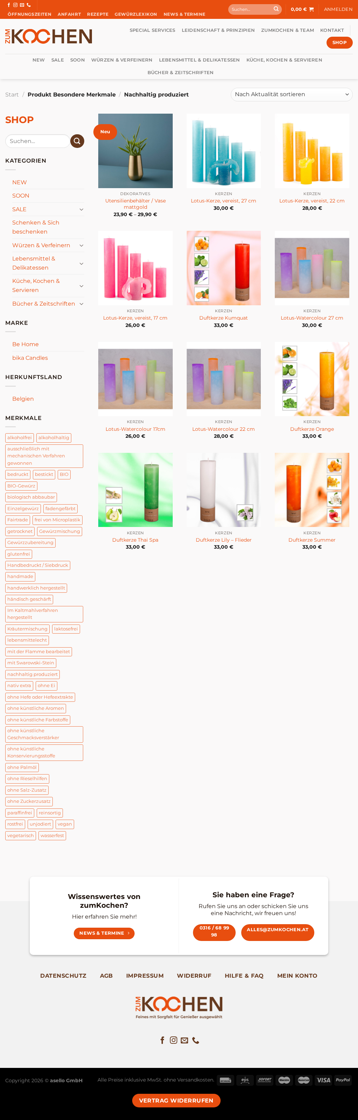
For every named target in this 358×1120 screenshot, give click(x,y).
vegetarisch (20, 835)
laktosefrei (66, 629)
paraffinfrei (19, 812)
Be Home (25, 344)
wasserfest (52, 835)
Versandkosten (195, 1080)
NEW (39, 60)
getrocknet (20, 531)
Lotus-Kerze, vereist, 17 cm (135, 318)
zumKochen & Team (287, 30)
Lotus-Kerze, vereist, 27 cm (223, 201)
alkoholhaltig (53, 437)
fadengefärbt (60, 508)
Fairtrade (17, 519)
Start (12, 94)
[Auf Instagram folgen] (15, 5)
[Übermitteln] (276, 9)
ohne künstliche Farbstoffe (37, 719)
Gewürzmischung (59, 531)
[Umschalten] (81, 209)
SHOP (19, 120)
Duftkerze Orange (312, 429)
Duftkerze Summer (312, 540)
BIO (64, 474)
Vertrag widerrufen (176, 1100)
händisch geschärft (29, 599)
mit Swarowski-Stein (30, 662)
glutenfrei (18, 554)
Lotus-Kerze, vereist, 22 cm (312, 201)
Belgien (23, 398)
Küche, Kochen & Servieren (284, 60)
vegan (65, 824)
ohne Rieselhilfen (27, 778)
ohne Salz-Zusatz (26, 790)
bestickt (44, 474)
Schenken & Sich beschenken (35, 227)
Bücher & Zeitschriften (181, 72)
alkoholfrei (19, 437)
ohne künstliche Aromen (35, 708)
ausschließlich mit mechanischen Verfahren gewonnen (36, 456)
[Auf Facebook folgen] (9, 5)
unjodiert (40, 824)
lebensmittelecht (27, 640)
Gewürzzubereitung (30, 542)
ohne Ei (46, 685)
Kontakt (332, 30)
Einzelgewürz (23, 508)
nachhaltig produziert (32, 674)
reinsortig (50, 812)
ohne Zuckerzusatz (29, 801)
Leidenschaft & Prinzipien (218, 30)
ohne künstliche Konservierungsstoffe (31, 752)
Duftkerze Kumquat (223, 318)
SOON (77, 60)
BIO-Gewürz (21, 485)
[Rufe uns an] (29, 5)
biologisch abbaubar (31, 497)
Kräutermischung (27, 629)
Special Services (153, 30)
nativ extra (19, 685)
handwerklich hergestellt (36, 588)
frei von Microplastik (57, 519)
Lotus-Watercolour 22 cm (223, 429)
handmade (20, 576)
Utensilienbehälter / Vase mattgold (135, 204)
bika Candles (30, 358)
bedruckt (17, 474)
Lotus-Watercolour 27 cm (312, 318)
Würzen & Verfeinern (122, 60)
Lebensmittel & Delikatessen (199, 60)
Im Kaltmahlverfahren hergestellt (32, 614)
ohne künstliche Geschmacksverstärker (33, 734)
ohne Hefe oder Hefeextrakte (40, 697)
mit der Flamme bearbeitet (38, 651)
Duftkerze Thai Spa (135, 540)
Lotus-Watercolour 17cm (135, 429)
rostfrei (15, 824)
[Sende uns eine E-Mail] (22, 5)
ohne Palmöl (22, 767)
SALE (57, 60)
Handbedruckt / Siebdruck (37, 565)
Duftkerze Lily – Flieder (224, 540)
